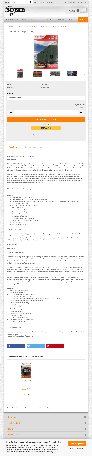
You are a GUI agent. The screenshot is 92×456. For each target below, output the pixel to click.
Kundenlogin (70, 2)
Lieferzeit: (10, 87)
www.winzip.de (67, 234)
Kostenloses (40, 2)
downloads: (11, 93)
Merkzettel (83, 2)
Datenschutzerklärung (46, 452)
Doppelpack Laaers (25, 380)
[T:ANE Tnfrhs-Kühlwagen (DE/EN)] (46, 52)
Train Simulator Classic (31, 19)
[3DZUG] (46, 11)
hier (21, 240)
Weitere (71, 19)
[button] (16, 346)
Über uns (83, 19)
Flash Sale (48, 19)
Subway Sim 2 (60, 19)
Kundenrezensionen (33, 147)
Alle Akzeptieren (77, 443)
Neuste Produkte (12, 19)
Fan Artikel (51, 2)
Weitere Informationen (77, 448)
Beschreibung (15, 147)
